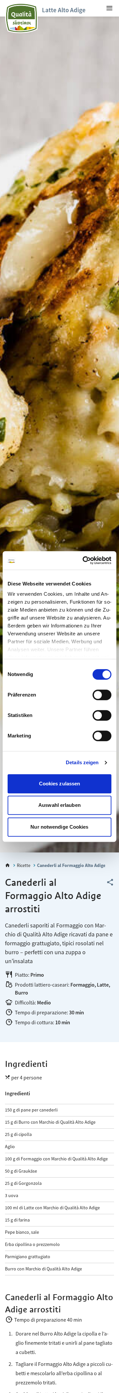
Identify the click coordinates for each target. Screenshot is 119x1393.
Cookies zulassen (59, 783)
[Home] (7, 865)
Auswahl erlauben (59, 805)
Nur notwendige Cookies (59, 827)
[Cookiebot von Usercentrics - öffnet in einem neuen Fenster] (84, 560)
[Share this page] (110, 882)
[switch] (102, 695)
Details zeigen (82, 762)
